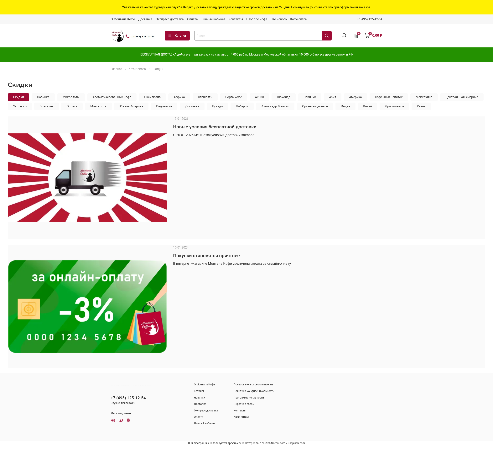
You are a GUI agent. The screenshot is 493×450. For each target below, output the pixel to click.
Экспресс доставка (170, 19)
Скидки (18, 97)
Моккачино (424, 97)
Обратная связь (244, 404)
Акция (259, 97)
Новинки (310, 97)
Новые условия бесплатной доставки (215, 127)
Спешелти (205, 97)
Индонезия (164, 106)
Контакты (236, 19)
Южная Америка (131, 106)
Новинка (43, 97)
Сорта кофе (233, 97)
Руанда (217, 106)
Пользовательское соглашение (253, 384)
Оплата (192, 19)
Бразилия (47, 106)
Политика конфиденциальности (254, 391)
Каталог (180, 35)
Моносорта (98, 106)
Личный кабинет (213, 19)
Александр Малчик (275, 106)
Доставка (145, 19)
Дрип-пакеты (394, 106)
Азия (332, 97)
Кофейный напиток (389, 97)
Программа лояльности (249, 397)
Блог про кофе (256, 19)
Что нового (279, 19)
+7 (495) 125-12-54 (369, 19)
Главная (116, 69)
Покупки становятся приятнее (206, 255)
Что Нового (137, 69)
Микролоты (71, 97)
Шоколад (283, 97)
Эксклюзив (152, 97)
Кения (421, 106)
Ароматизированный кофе (112, 97)
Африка (179, 97)
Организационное (315, 106)
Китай (367, 106)
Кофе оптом (299, 19)
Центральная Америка (461, 97)
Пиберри (242, 106)
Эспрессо (20, 106)
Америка (355, 97)
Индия (345, 106)
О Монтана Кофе (123, 19)
